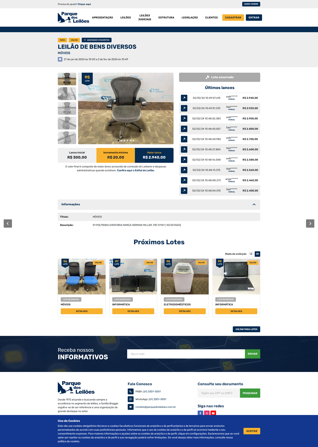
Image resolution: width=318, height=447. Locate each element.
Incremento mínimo (115, 152)
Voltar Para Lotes (246, 329)
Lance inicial (77, 152)
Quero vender (251, 4)
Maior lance (154, 152)
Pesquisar (250, 393)
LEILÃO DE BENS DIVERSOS (97, 46)
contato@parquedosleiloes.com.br (155, 407)
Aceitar (251, 431)
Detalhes (82, 311)
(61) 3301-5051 (152, 391)
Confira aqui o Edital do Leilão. (136, 170)
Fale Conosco (140, 384)
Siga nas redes (211, 406)
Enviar (252, 353)
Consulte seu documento (220, 384)
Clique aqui (84, 4)
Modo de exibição (235, 254)
